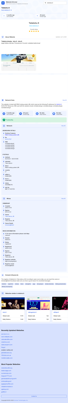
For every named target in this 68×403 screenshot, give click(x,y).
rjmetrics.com (5, 342)
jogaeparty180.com (7, 384)
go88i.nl (3, 392)
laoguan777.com (6, 376)
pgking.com (5, 389)
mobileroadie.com (6, 358)
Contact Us (34, 396)
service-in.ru (5, 334)
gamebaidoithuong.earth (9, 378)
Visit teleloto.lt (5, 10)
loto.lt (4, 312)
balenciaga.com (6, 370)
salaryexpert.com (6, 344)
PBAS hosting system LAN (12, 135)
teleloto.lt (58, 104)
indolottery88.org (6, 368)
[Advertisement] (34, 49)
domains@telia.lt (9, 225)
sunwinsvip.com (6, 373)
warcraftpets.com (6, 337)
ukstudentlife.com (6, 339)
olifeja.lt (56, 312)
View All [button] (65, 100)
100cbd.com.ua (6, 355)
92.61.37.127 (8, 139)
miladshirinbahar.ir (7, 386)
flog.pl (3, 347)
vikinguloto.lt (32, 312)
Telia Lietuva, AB (9, 216)
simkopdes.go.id (6, 381)
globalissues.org (6, 352)
